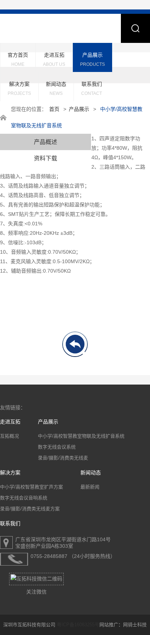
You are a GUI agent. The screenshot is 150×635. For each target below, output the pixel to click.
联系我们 (91, 88)
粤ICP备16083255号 (78, 624)
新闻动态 (56, 88)
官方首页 (18, 59)
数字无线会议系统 (57, 447)
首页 (54, 109)
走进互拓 (54, 59)
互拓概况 (9, 436)
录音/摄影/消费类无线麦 (63, 458)
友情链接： (12, 407)
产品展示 (92, 59)
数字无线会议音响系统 (23, 498)
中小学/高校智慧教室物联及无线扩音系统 (81, 436)
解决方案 (19, 88)
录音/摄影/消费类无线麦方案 (30, 508)
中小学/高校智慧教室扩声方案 (31, 487)
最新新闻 (89, 487)
